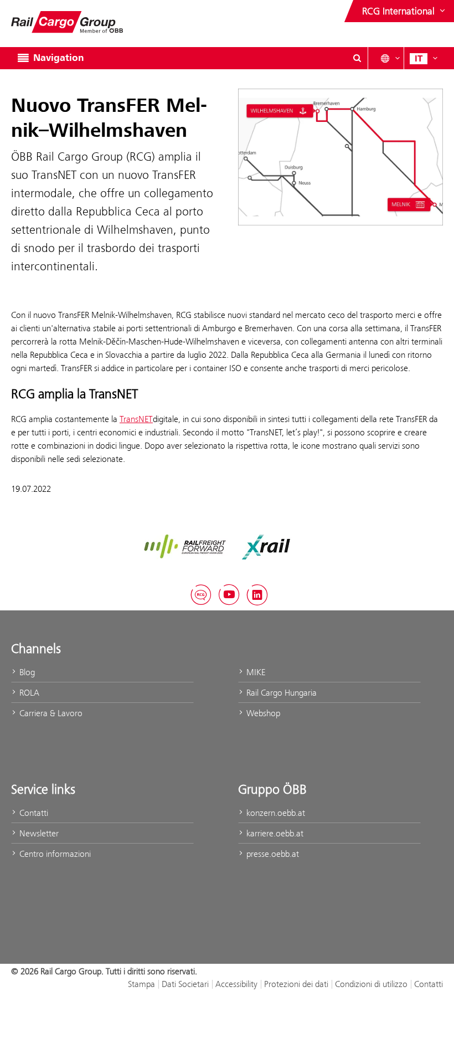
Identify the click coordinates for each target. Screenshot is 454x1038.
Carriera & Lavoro (49, 713)
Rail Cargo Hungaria (280, 692)
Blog (26, 672)
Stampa (141, 984)
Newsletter (38, 833)
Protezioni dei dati (296, 984)
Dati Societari (185, 984)
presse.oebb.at (271, 854)
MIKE (254, 672)
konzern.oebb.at (274, 813)
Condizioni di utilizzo (371, 984)
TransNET (136, 419)
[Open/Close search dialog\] (357, 58)
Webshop (262, 713)
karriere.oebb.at (273, 833)
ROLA (28, 692)
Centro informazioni (54, 854)
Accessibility (236, 984)
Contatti (32, 813)
